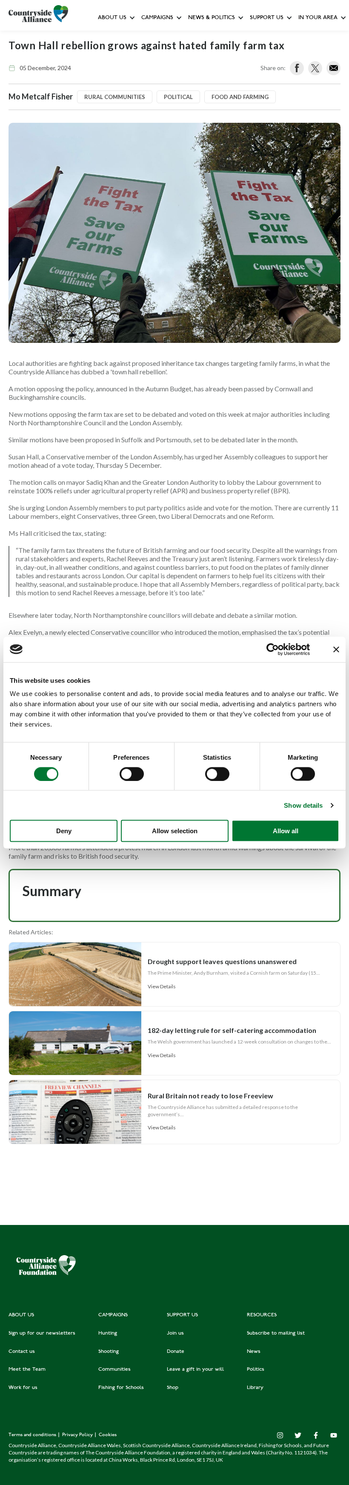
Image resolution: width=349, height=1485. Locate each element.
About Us (112, 18)
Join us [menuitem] (175, 1333)
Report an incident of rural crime (203, 150)
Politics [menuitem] (255, 1369)
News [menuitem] (253, 1351)
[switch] (132, 774)
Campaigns (157, 18)
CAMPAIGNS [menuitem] (113, 1315)
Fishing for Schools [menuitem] (121, 1387)
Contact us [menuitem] (22, 1351)
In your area (318, 18)
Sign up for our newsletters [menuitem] (42, 1333)
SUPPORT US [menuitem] (182, 1315)
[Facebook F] (316, 1435)
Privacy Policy (78, 1435)
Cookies (108, 1435)
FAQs (107, 55)
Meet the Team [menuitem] (27, 1369)
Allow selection (174, 830)
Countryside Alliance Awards (178, 188)
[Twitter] (298, 1435)
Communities (158, 131)
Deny (64, 830)
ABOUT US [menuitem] (21, 1315)
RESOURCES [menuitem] (262, 1315)
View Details (162, 986)
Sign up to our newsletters (134, 36)
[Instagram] (280, 1435)
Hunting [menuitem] (107, 1333)
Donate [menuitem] (175, 1351)
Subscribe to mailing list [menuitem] (276, 1333)
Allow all (285, 830)
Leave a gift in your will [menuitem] (195, 1369)
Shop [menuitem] (172, 1387)
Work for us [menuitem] (23, 1387)
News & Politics (211, 18)
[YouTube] (333, 1435)
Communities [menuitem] (114, 1369)
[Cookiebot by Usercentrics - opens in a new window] (272, 649)
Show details (303, 805)
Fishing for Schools (166, 170)
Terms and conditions (33, 1435)
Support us (266, 18)
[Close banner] (336, 649)
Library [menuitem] (255, 1387)
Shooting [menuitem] (108, 1351)
